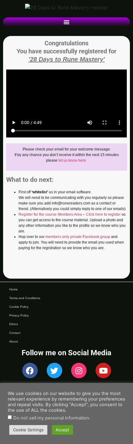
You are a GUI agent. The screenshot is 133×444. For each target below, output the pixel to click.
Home (13, 289)
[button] (66, 22)
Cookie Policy (18, 306)
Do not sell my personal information (51, 418)
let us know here (72, 160)
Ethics (13, 324)
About (13, 341)
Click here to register (103, 214)
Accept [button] (62, 429)
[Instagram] (79, 370)
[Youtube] (103, 370)
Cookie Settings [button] (28, 429)
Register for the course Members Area (50, 214)
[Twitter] (54, 370)
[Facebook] (30, 370)
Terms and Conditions (24, 298)
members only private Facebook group (77, 237)
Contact (14, 332)
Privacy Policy (19, 315)
